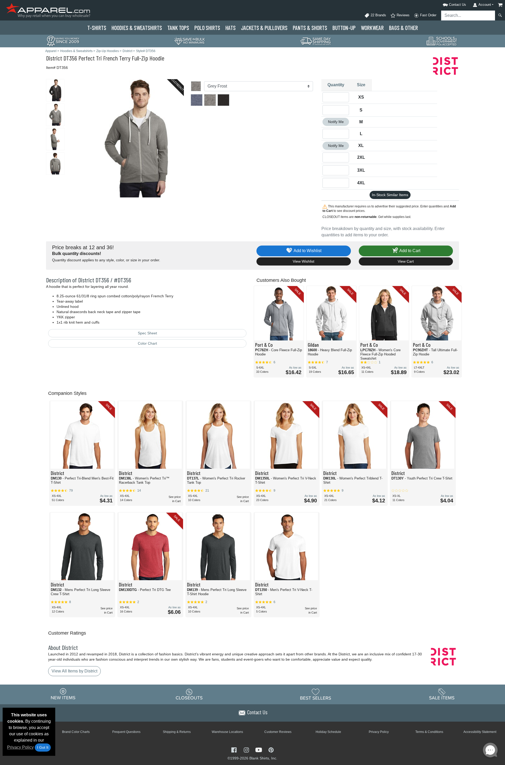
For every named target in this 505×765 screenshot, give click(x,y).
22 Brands (378, 15)
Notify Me (336, 122)
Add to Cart (409, 250)
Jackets (264, 27)
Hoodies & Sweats (137, 27)
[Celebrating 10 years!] (63, 40)
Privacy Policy (20, 747)
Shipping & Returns (177, 732)
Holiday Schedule (328, 732)
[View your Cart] (500, 5)
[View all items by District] (446, 65)
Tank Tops (178, 27)
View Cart (406, 261)
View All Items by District (74, 671)
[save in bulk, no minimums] (189, 40)
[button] (447, 4)
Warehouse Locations (227, 732)
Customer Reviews (277, 732)
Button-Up (344, 27)
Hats (230, 27)
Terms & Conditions (429, 732)
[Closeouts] (189, 694)
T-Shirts (96, 27)
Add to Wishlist (307, 250)
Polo (207, 27)
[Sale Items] (442, 694)
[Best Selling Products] (315, 694)
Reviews (403, 15)
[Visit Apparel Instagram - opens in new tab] (247, 749)
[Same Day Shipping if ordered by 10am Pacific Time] (315, 40)
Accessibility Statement (479, 732)
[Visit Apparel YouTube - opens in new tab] (259, 749)
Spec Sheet (147, 333)
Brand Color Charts (76, 732)
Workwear (372, 27)
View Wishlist (303, 261)
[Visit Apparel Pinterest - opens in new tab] (271, 749)
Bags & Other (403, 27)
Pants (310, 27)
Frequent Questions (126, 732)
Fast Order (427, 15)
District (54, 58)
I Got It (42, 747)
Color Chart (147, 343)
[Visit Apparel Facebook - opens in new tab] (234, 749)
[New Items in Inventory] (63, 694)
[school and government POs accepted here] (442, 41)
